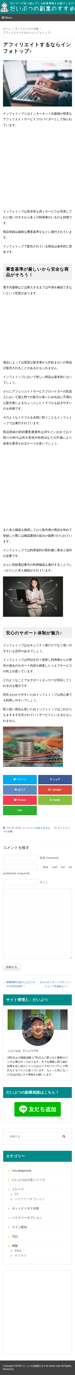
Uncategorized (21, 1170)
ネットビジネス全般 (25, 1208)
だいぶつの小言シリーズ (28, 1180)
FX (16, 1194)
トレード (18, 1189)
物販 (15, 1245)
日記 (15, 1236)
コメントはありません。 (39, 827)
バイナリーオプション (30, 1199)
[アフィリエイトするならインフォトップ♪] (37, 84)
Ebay (18, 1250)
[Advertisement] (37, 169)
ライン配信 (19, 1227)
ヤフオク (21, 1255)
